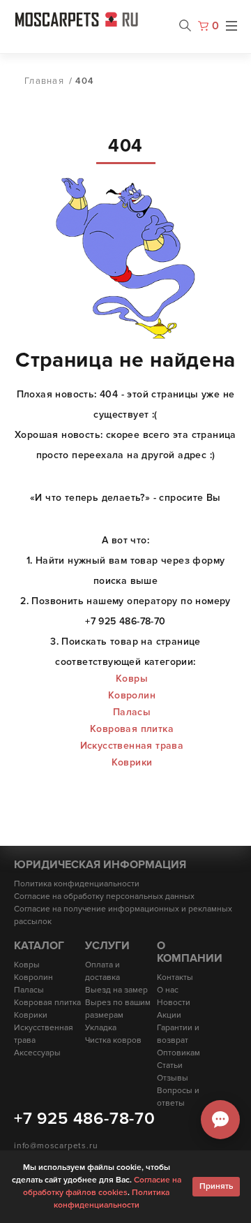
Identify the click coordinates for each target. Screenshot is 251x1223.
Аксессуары (37, 1053)
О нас (167, 990)
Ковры (132, 678)
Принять (216, 1186)
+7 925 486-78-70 (84, 1118)
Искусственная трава (132, 746)
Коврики (132, 762)
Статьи (170, 1065)
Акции (169, 1015)
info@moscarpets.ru (56, 1146)
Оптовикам (178, 1053)
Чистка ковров (113, 1040)
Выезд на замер (116, 990)
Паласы (132, 712)
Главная (44, 81)
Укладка (100, 1028)
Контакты (175, 977)
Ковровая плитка (132, 729)
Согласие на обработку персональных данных (104, 896)
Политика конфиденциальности (76, 884)
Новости (173, 1002)
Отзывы (172, 1078)
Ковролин (131, 695)
